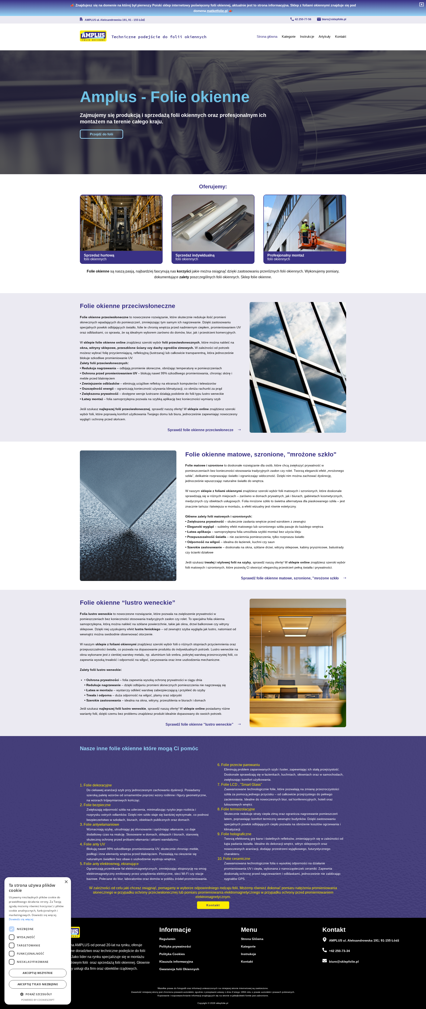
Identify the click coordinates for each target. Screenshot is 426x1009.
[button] (38, 994)
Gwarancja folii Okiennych (179, 969)
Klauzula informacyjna (176, 961)
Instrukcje (307, 36)
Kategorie (289, 36)
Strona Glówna (252, 939)
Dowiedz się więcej (21, 919)
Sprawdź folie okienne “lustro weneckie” (199, 724)
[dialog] (37, 941)
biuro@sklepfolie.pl (334, 19)
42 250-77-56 (303, 19)
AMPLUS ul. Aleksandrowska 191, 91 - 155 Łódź (115, 20)
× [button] (66, 882)
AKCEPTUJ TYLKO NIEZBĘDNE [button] (38, 984)
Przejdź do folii (101, 134)
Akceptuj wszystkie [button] (38, 973)
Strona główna (267, 36)
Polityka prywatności (175, 946)
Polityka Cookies (172, 954)
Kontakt (340, 36)
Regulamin (167, 939)
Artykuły (325, 36)
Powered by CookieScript (37, 999)
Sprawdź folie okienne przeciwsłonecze (200, 430)
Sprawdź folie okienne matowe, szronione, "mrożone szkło (290, 578)
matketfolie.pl (217, 11)
